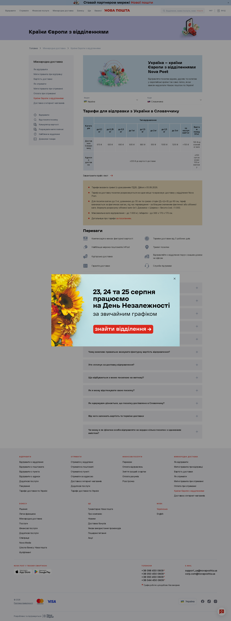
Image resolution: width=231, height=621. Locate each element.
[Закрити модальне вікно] (174, 278)
